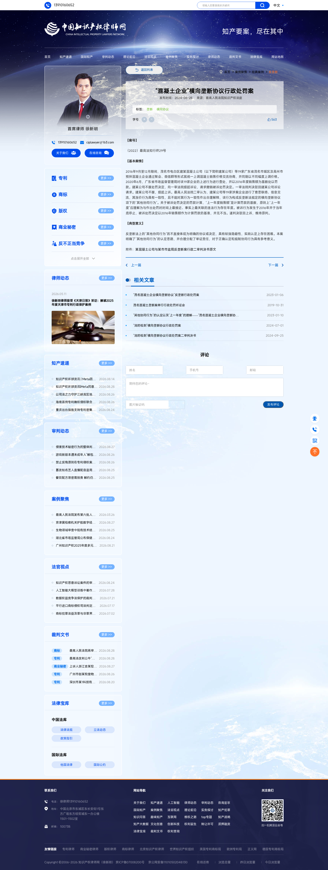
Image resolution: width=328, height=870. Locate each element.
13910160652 (63, 5)
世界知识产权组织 (182, 849)
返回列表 (147, 70)
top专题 (206, 817)
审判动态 (108, 57)
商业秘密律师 (89, 849)
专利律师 (68, 849)
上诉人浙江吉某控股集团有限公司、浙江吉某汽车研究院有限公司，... (92, 666)
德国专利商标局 (273, 849)
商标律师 (128, 849)
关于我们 (62, 153)
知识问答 (139, 817)
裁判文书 (235, 57)
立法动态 (100, 730)
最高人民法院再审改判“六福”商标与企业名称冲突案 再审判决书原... (92, 650)
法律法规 (66, 730)
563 (274, 119)
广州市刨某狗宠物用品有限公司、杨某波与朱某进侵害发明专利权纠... (92, 674)
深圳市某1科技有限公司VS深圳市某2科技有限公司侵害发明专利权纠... (92, 682)
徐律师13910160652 (74, 801)
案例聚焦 (172, 57)
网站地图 (277, 57)
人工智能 (173, 803)
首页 (47, 57)
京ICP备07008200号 (130, 862)
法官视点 (150, 57)
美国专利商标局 (210, 849)
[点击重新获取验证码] (177, 404)
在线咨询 (95, 153)
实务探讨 (193, 57)
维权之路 (190, 817)
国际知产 (87, 57)
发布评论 (273, 404)
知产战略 (224, 817)
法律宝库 (256, 57)
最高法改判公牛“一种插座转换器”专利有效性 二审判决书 (92, 658)
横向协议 (163, 109)
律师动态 (214, 57)
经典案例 (258, 72)
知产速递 (66, 57)
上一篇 (136, 265)
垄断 (150, 109)
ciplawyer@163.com (100, 142)
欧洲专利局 (234, 849)
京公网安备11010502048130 (168, 862)
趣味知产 (157, 817)
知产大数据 (141, 824)
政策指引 (66, 738)
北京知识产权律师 (152, 849)
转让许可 (207, 824)
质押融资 (224, 824)
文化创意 (157, 824)
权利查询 (173, 831)
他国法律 (66, 765)
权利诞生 (190, 824)
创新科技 (173, 824)
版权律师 (110, 849)
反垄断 (273, 72)
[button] (80, 341)
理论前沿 (129, 57)
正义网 (252, 849)
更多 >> (106, 178)
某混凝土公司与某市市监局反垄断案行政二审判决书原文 (175, 249)
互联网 (172, 817)
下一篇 (273, 265)
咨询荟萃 (224, 803)
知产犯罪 (224, 810)
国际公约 (100, 765)
